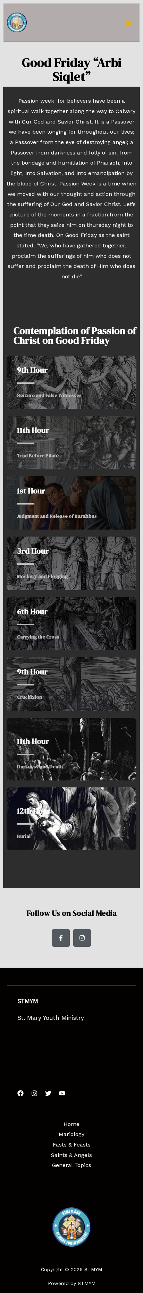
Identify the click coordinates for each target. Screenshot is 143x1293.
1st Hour (31, 490)
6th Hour (32, 611)
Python (27, 1067)
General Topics (71, 1165)
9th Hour (32, 370)
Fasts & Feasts (72, 1144)
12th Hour (34, 811)
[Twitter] (48, 1093)
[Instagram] (34, 1093)
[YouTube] (62, 1093)
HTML (25, 1045)
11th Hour (33, 430)
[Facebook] (20, 1093)
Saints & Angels (71, 1155)
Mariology (71, 1134)
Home (71, 1124)
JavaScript (32, 1078)
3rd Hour (33, 551)
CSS (23, 1056)
